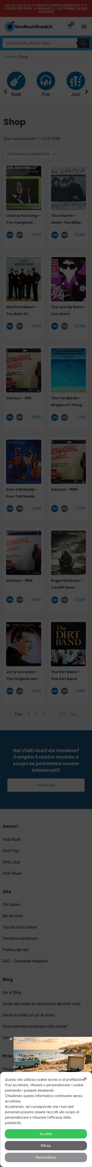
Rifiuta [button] (46, 1145)
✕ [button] (85, 1078)
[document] (46, 583)
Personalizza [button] (46, 1157)
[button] (11, 1039)
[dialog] (46, 1119)
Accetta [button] (45, 1134)
